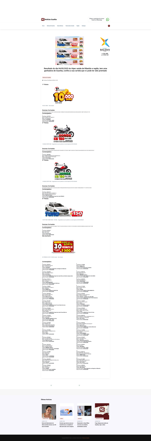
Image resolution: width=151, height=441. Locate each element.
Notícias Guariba (85, 438)
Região (78, 25)
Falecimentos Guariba (70, 25)
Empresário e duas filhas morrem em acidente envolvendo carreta (83, 424)
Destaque (84, 25)
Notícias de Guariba (51, 25)
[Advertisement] (35, 8)
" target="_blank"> (46, 385)
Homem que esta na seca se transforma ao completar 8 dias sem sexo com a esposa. (67, 424)
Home (43, 25)
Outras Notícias (60, 25)
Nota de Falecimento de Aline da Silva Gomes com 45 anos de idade (49, 424)
